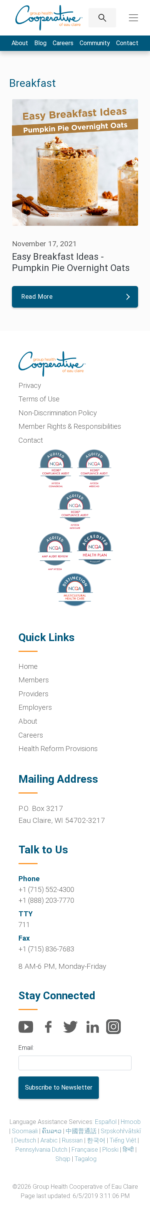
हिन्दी (128, 1149)
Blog (40, 43)
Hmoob (131, 1121)
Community (95, 43)
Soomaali (25, 1131)
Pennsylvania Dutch (41, 1149)
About (20, 43)
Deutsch (25, 1140)
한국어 (96, 1140)
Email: (26, 1047)
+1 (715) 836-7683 (46, 949)
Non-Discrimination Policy (57, 413)
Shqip (62, 1159)
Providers (33, 694)
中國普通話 (81, 1131)
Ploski (110, 1149)
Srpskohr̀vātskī (121, 1131)
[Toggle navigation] (133, 17)
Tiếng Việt (123, 1140)
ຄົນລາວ (52, 1131)
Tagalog (86, 1159)
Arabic (49, 1140)
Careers (63, 43)
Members (33, 680)
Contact (127, 43)
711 (24, 925)
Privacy (29, 385)
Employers (35, 707)
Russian (72, 1140)
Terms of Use (39, 399)
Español (106, 1121)
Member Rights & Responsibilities (69, 426)
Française (85, 1149)
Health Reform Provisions (58, 749)
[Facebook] (51, 1031)
